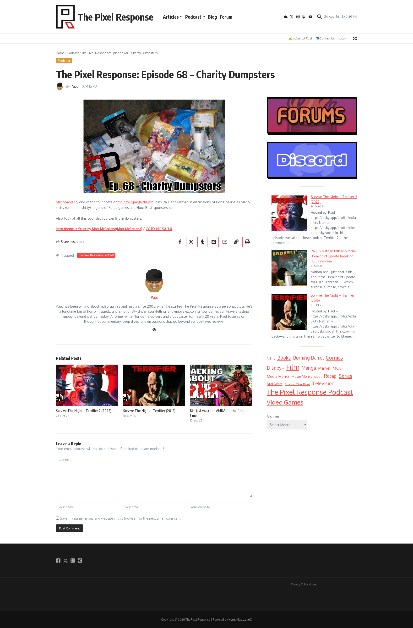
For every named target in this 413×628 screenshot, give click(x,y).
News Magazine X (240, 619)
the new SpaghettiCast (135, 202)
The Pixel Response (115, 17)
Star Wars (275, 384)
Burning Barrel (308, 358)
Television (323, 383)
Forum (226, 17)
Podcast (193, 17)
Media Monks (278, 376)
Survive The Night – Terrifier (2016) (149, 410)
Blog (212, 17)
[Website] (154, 330)
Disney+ (275, 368)
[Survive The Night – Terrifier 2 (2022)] (289, 213)
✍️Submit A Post (300, 38)
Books (284, 358)
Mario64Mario (66, 202)
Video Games (285, 402)
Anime (271, 358)
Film (292, 366)
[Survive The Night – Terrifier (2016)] (289, 312)
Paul (74, 86)
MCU (337, 368)
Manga (308, 368)
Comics (334, 357)
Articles (171, 17)
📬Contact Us (325, 38)
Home (60, 53)
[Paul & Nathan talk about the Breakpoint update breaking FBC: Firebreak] (289, 268)
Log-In (342, 38)
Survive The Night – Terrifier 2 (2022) (83, 410)
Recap (330, 376)
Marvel (324, 368)
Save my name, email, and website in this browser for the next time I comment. (121, 518)
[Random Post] (355, 38)
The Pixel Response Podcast (96, 255)
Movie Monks (302, 376)
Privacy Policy (300, 584)
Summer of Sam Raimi (297, 384)
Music (318, 376)
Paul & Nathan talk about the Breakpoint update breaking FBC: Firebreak (333, 256)
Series (345, 376)
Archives (273, 416)
